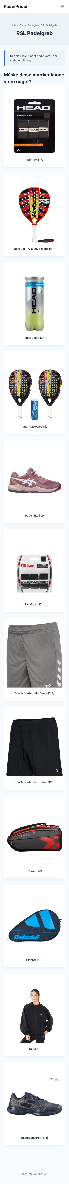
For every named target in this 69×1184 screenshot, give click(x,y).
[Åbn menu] (62, 6)
